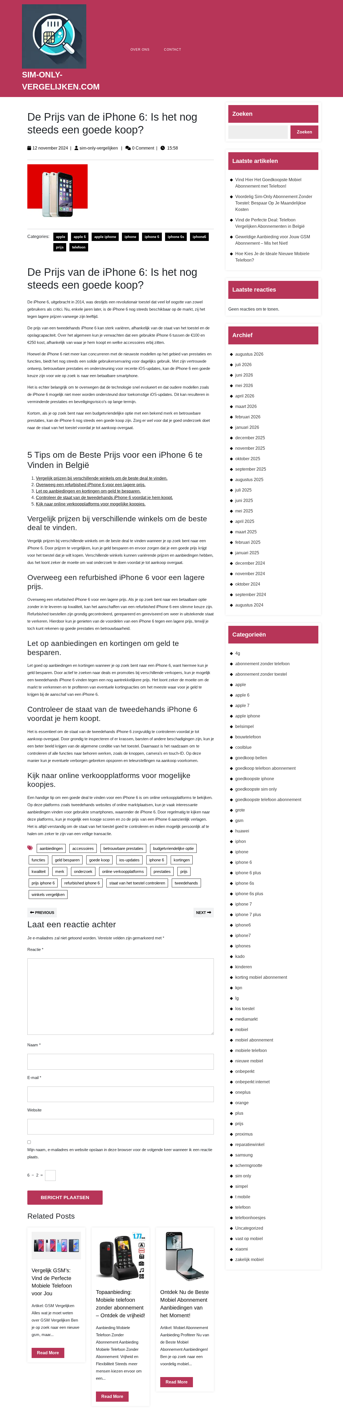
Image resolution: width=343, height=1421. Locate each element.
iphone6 (199, 237)
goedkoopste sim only (256, 789)
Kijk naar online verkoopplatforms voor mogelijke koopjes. (91, 504)
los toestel (245, 1008)
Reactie (35, 949)
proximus (244, 1134)
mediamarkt (246, 1019)
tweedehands (186, 883)
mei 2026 (244, 385)
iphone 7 (243, 904)
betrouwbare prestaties (123, 848)
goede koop (99, 860)
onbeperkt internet (252, 1082)
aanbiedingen (51, 848)
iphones (243, 946)
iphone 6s (176, 237)
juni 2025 (244, 500)
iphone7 (243, 935)
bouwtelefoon (248, 737)
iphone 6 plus (248, 873)
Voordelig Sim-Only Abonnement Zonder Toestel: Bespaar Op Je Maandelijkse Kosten (273, 203)
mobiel (241, 1029)
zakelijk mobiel (249, 1259)
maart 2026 (246, 406)
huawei (242, 831)
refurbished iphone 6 (82, 883)
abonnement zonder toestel (261, 674)
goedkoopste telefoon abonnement (268, 799)
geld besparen (67, 860)
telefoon (78, 247)
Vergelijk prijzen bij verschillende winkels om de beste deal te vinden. (101, 478)
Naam (34, 1045)
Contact (172, 49)
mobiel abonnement (254, 1040)
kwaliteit (39, 871)
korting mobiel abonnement (261, 977)
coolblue (243, 747)
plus (239, 1113)
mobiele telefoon (251, 1050)
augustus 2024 (249, 605)
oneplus (243, 1092)
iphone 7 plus (248, 914)
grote (240, 810)
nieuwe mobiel (249, 1061)
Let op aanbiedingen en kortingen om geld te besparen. (88, 491)
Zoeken (242, 113)
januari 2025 (247, 552)
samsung (244, 1155)
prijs (60, 247)
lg (237, 998)
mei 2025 (244, 511)
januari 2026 (247, 427)
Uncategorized (249, 1228)
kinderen (243, 967)
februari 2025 (247, 542)
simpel (241, 1186)
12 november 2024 (50, 148)
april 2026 (244, 396)
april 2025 (244, 521)
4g (237, 653)
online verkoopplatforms (123, 871)
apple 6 (80, 237)
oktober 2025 (247, 458)
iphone (130, 237)
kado (240, 956)
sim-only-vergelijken (99, 148)
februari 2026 (247, 417)
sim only (243, 1176)
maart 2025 (246, 532)
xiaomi (241, 1249)
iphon (240, 841)
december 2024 (250, 563)
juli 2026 (243, 364)
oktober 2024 (247, 584)
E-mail (34, 1077)
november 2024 (250, 573)
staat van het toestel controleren (137, 883)
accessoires (83, 848)
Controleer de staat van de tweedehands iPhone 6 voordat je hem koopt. (104, 497)
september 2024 (250, 594)
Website (34, 1110)
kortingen (182, 860)
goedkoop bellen (251, 758)
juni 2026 (244, 375)
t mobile (242, 1197)
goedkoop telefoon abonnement (265, 768)
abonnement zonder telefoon (262, 663)
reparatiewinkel (249, 1144)
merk (59, 871)
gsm (239, 820)
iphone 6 (152, 237)
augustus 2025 (249, 479)
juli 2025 (243, 490)
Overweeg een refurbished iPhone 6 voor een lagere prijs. (91, 484)
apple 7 (242, 705)
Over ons (140, 49)
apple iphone (105, 237)
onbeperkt (244, 1071)
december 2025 (250, 438)
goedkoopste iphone (254, 778)
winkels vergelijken (48, 894)
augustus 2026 (249, 354)
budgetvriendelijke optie (173, 848)
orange (242, 1102)
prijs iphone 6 (43, 883)
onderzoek (83, 871)
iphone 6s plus (249, 893)
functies (38, 860)
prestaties (162, 871)
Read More (45, 1351)
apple (60, 237)
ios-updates (129, 860)
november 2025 (250, 448)
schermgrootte (248, 1165)
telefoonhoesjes (250, 1217)
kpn (238, 987)
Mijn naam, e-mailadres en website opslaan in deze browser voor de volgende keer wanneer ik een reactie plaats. (119, 1153)
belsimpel (244, 726)
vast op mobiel (249, 1238)
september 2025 (250, 469)
